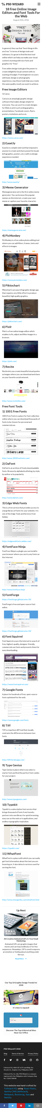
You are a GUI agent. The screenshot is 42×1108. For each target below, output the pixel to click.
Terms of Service (18, 1054)
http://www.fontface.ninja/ (13, 589)
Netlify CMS (10, 1091)
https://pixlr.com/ (9, 361)
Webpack (8, 1094)
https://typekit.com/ (10, 848)
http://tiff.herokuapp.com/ (13, 760)
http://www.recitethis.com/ (14, 401)
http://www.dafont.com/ (12, 497)
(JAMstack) (22, 1091)
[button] (4, 1105)
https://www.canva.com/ (12, 138)
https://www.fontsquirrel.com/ (15, 684)
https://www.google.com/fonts (15, 720)
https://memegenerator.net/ (14, 230)
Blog (5, 1054)
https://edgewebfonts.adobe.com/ (16, 541)
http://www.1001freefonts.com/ (16, 458)
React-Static (30, 1088)
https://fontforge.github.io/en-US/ (16, 599)
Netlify (7, 1097)
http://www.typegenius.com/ (14, 799)
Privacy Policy (33, 1054)
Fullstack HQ (10, 1088)
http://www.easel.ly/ (10, 182)
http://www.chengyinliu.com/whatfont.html (20, 900)
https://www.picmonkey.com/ (14, 280)
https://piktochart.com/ (12, 321)
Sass (28, 1094)
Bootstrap (19, 1094)
